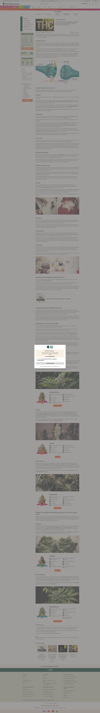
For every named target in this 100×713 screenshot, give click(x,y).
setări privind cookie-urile (46, 359)
